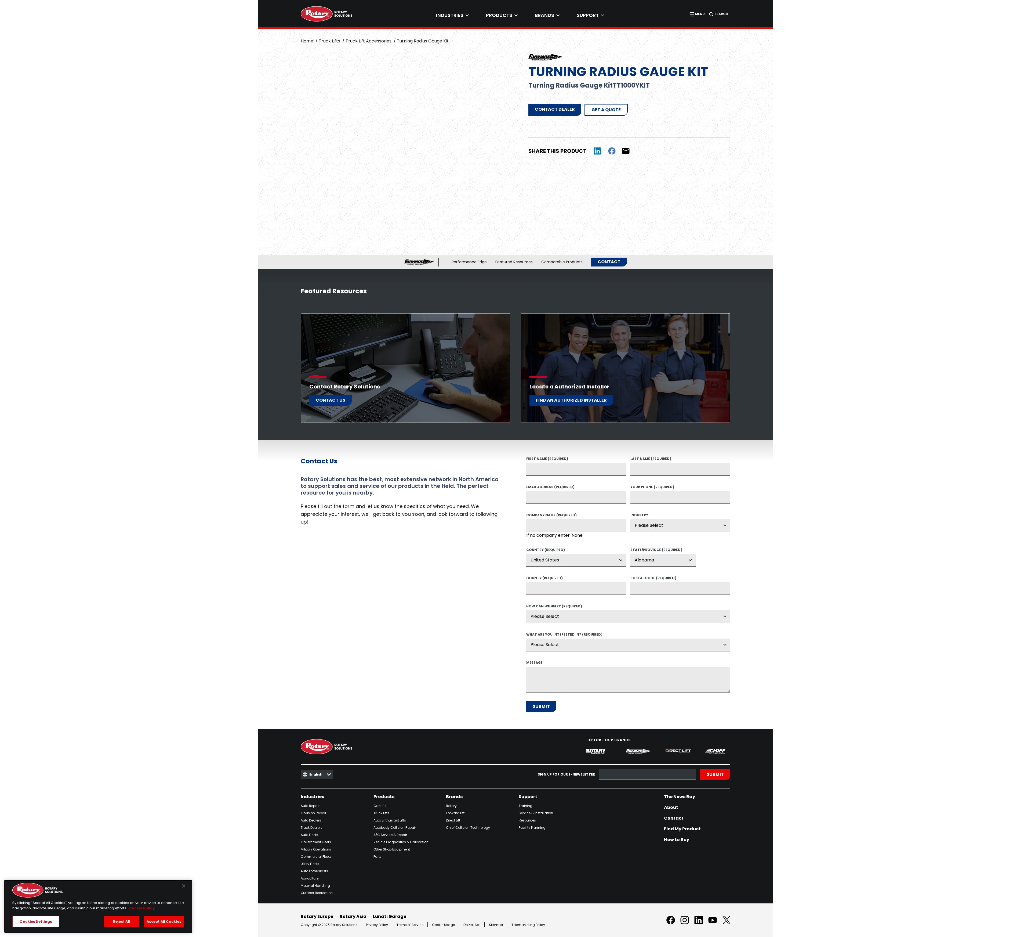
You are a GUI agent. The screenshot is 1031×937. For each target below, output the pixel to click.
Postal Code (653, 578)
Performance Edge (469, 262)
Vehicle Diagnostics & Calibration (401, 842)
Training (525, 806)
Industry (639, 515)
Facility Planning (532, 828)
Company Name (551, 515)
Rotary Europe (317, 916)
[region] (98, 906)
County (544, 578)
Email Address (550, 487)
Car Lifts (380, 806)
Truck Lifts (329, 41)
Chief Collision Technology (468, 828)
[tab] (452, 15)
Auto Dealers (311, 820)
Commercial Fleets (316, 857)
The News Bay (679, 796)
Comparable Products (562, 262)
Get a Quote (606, 110)
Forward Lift (455, 813)
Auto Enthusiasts (314, 871)
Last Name (650, 459)
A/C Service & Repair (390, 835)
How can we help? (554, 606)
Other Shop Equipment (391, 849)
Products (383, 796)
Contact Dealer (555, 109)
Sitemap (496, 924)
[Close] (184, 886)
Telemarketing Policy (528, 924)
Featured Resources (514, 262)
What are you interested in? (564, 635)
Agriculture (309, 878)
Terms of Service (410, 924)
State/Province (656, 550)
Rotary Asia (353, 916)
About (671, 807)
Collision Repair (313, 813)
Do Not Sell (471, 924)
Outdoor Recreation (317, 893)
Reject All (121, 921)
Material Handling (315, 886)
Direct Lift (453, 820)
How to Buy (676, 839)
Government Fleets (316, 842)
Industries (312, 796)
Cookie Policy (142, 908)
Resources (527, 820)
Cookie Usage (443, 924)
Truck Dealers (311, 828)
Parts (377, 857)
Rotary (451, 806)
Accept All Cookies (164, 921)
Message (534, 663)
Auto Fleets (309, 835)
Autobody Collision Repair (394, 828)
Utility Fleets (310, 864)
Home (307, 41)
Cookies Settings (36, 921)
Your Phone (652, 487)
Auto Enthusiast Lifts (389, 820)
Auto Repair (310, 806)
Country (545, 550)
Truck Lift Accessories (368, 41)
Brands (454, 796)
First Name (547, 459)
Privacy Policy (377, 924)
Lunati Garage (389, 916)
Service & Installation (536, 813)
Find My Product (682, 829)
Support (528, 796)
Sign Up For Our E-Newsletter (566, 774)
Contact (609, 262)
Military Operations (316, 849)
